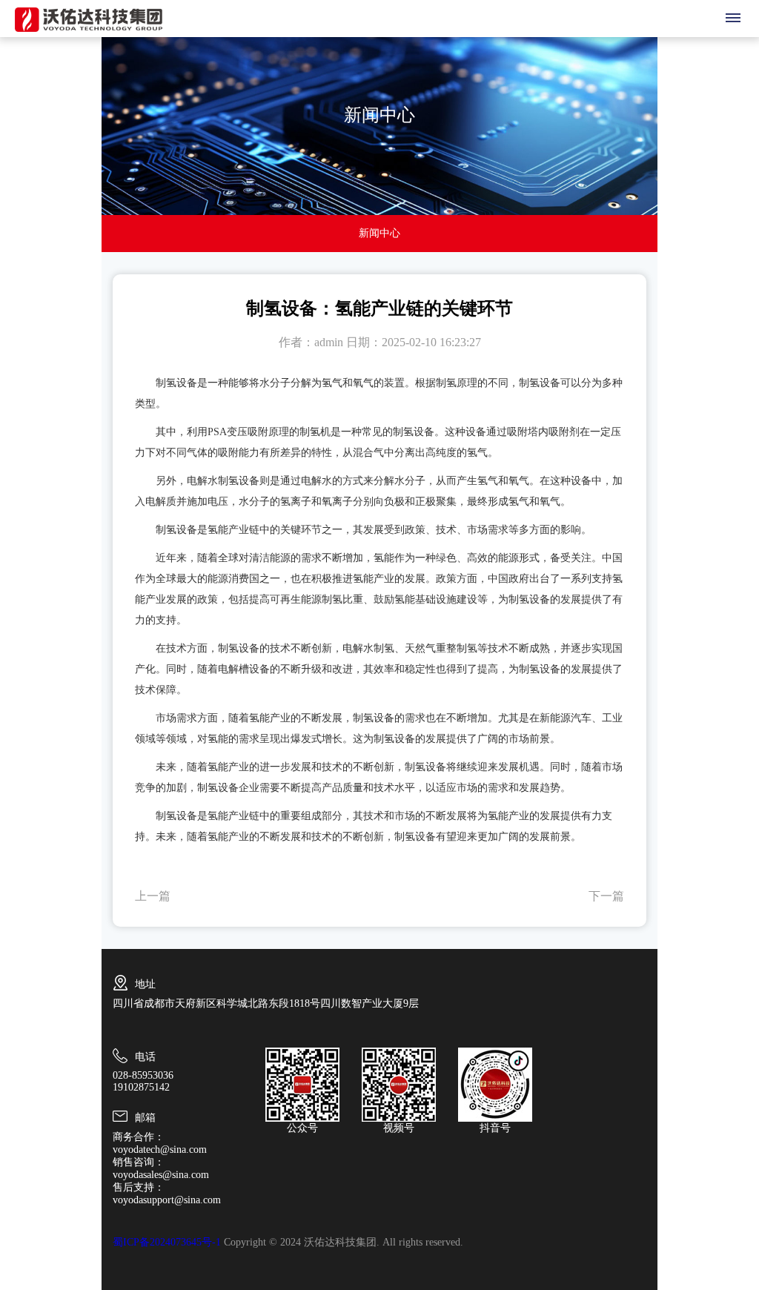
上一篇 (152, 896)
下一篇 (606, 896)
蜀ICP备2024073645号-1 (167, 1242)
